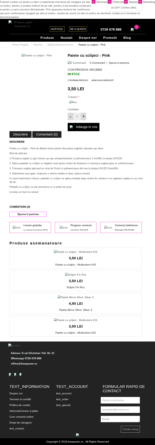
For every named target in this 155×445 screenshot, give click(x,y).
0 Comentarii (97, 62)
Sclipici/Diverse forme (60, 44)
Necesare (102, 1)
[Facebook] (10, 374)
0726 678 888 (111, 29)
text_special (63, 405)
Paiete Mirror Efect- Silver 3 (75, 309)
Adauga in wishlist (102, 80)
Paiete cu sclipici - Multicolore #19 (75, 264)
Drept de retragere (20, 422)
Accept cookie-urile (123, 8)
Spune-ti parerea (119, 62)
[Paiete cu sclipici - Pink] (37, 55)
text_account (63, 393)
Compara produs (78, 80)
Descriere (20, 134)
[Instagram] (15, 374)
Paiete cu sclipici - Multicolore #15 (75, 332)
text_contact (16, 428)
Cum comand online (21, 416)
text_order (62, 399)
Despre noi (15, 393)
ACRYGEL (57, 29)
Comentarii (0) (47, 134)
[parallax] (15, 345)
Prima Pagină (20, 44)
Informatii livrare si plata (23, 410)
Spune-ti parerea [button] (28, 214)
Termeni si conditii (20, 399)
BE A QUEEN (78, 29)
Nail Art (38, 44)
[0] (132, 29)
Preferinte (118, 1)
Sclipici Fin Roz (76, 287)
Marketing (148, 1)
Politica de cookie (19, 405)
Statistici (133, 1)
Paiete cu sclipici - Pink (92, 44)
